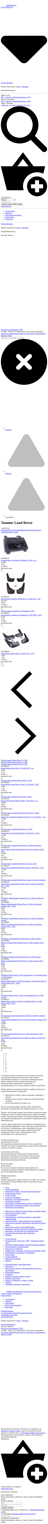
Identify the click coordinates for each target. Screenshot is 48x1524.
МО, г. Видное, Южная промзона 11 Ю (15, 97)
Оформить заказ (7, 1489)
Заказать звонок (7, 1508)
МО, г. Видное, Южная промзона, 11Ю (15, 101)
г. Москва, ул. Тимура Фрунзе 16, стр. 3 (16, 105)
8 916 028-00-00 (7, 7)
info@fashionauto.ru (8, 1324)
